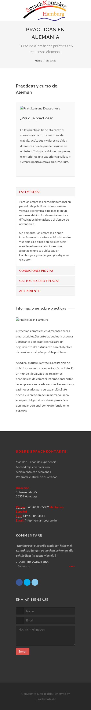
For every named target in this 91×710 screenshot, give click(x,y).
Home (38, 60)
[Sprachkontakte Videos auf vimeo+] (35, 582)
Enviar (23, 651)
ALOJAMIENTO (29, 291)
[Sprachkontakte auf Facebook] (19, 582)
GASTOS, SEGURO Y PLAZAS (39, 281)
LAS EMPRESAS (29, 192)
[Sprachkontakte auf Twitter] (27, 582)
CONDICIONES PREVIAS (36, 270)
